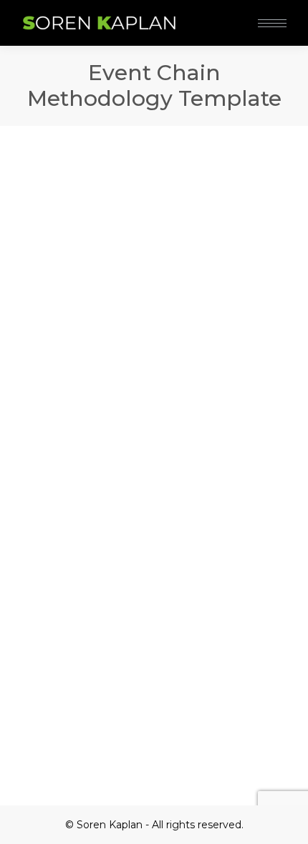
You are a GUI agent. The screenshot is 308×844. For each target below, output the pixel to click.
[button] (213, 13)
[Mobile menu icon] (272, 23)
